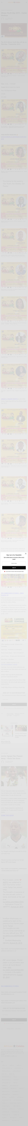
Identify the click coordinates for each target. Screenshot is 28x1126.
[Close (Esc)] (25, 554)
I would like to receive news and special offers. (15, 571)
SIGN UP (14, 567)
